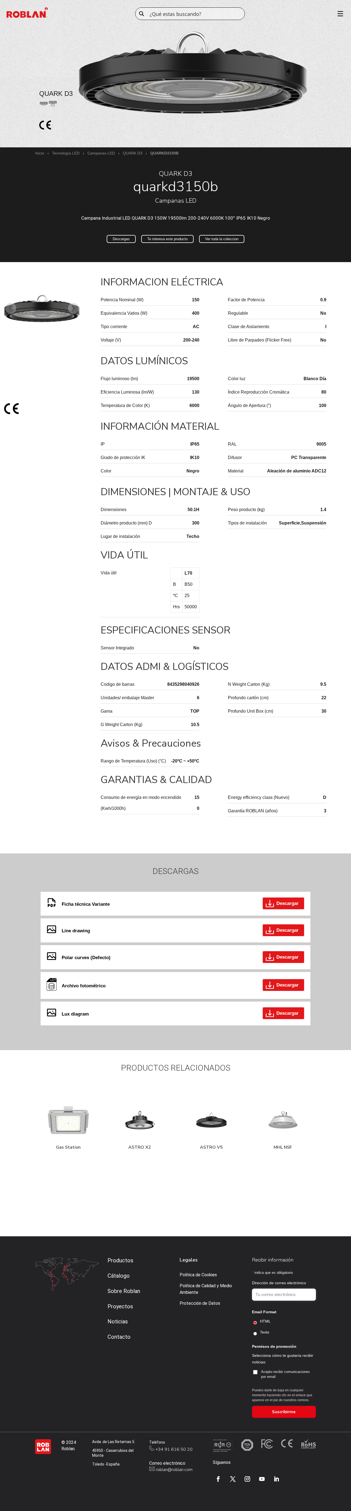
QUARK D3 (132, 153)
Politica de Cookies (198, 1274)
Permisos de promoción (274, 1346)
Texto (264, 1332)
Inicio (39, 153)
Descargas (121, 239)
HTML (265, 1321)
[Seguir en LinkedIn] (276, 1478)
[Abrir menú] (338, 14)
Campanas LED (101, 153)
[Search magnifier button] (141, 14)
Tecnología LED (66, 153)
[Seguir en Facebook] (218, 1478)
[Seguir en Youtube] (261, 1478)
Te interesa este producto (167, 239)
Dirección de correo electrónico (280, 1283)
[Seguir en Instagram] (247, 1478)
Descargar (287, 903)
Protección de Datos (200, 1303)
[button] (10, 308)
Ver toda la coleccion (221, 239)
